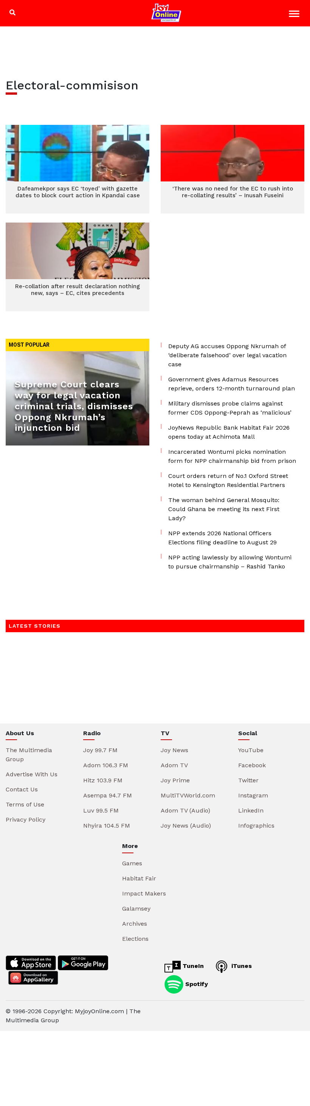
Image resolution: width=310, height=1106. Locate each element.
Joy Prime (175, 780)
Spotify (195, 983)
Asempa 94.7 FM (107, 795)
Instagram (253, 795)
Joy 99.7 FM (100, 750)
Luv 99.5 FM (101, 810)
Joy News (174, 750)
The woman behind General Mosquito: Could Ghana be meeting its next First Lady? (223, 509)
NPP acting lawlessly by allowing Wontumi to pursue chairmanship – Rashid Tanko (229, 562)
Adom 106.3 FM (105, 765)
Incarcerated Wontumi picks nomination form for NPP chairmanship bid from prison (232, 456)
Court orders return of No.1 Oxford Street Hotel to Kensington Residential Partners (228, 480)
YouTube (251, 750)
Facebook (252, 765)
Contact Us (22, 789)
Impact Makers (144, 893)
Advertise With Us (31, 774)
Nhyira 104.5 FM (106, 825)
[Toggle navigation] (295, 15)
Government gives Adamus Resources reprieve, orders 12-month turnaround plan (231, 384)
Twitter (248, 780)
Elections (135, 938)
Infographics (256, 825)
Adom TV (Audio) (185, 810)
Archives (134, 923)
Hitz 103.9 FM (102, 780)
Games (132, 863)
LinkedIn (251, 810)
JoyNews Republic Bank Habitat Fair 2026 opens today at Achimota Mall (229, 432)
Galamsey (136, 908)
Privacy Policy (25, 819)
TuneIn (192, 965)
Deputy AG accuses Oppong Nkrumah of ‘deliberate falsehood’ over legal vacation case (227, 355)
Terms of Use (25, 804)
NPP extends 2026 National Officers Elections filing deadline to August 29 (222, 538)
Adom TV (174, 765)
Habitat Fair (139, 878)
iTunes (240, 965)
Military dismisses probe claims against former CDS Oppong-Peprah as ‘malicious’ (229, 408)
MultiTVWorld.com (188, 795)
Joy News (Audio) (186, 825)
